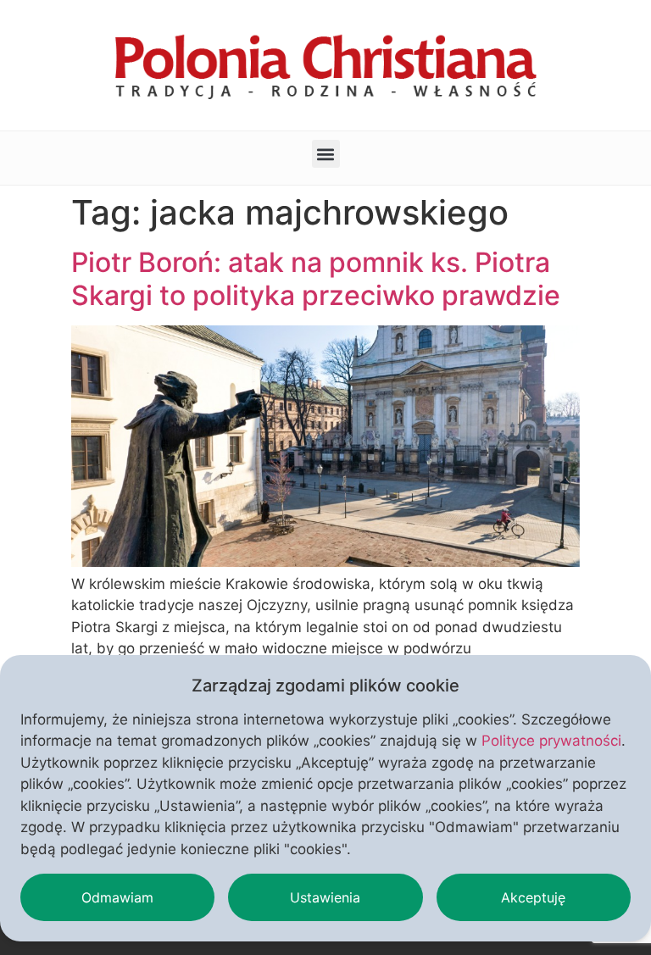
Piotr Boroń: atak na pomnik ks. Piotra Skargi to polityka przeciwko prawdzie (315, 278)
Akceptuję (533, 897)
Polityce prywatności (551, 740)
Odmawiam (117, 897)
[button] (326, 154)
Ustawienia (325, 897)
